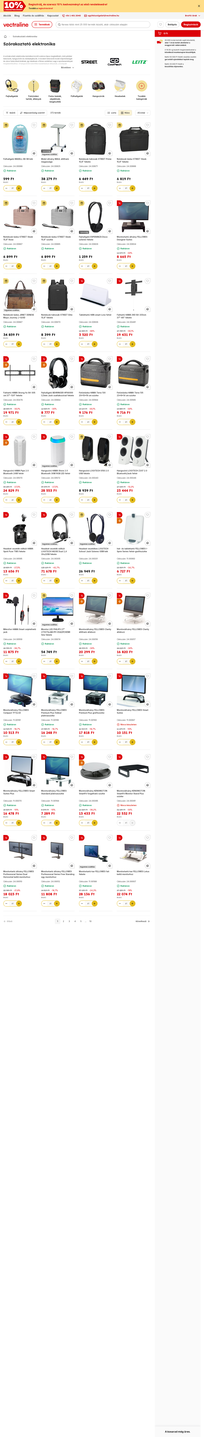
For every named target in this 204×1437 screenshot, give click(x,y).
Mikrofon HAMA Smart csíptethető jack (19, 630)
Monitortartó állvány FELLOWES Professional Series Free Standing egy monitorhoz (57, 874)
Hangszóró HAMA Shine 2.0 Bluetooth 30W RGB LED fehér (55, 472)
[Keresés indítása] (59, 24)
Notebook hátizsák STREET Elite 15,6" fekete (56, 316)
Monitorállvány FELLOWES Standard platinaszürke (54, 792)
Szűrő (12, 113)
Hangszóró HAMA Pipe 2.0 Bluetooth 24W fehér (16, 472)
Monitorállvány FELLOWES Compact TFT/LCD (16, 711)
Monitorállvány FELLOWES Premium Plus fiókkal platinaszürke (54, 713)
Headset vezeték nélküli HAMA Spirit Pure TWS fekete (18, 550)
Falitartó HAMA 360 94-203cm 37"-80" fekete (131, 316)
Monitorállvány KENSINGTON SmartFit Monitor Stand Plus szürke (131, 794)
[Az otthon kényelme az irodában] (119, 203)
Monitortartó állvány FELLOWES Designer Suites (132, 238)
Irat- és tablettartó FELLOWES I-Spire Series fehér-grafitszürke (132, 550)
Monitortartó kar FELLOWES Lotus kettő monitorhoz (133, 872)
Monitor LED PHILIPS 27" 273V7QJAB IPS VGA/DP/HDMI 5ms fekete (55, 632)
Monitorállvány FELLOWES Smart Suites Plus (19, 792)
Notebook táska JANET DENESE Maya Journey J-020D (18, 316)
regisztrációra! (45, 8)
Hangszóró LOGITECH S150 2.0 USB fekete (94, 472)
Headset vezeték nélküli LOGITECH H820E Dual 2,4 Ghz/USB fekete (54, 551)
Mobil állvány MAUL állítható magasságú (55, 160)
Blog (17, 15)
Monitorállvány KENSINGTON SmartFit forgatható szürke (93, 792)
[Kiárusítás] (6, 365)
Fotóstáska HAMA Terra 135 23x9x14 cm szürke (130, 394)
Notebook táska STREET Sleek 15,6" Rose (18, 238)
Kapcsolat (53, 15)
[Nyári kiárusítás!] (82, 281)
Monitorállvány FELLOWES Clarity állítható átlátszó (95, 630)
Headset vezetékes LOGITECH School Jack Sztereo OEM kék (93, 550)
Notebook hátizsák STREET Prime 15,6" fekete (95, 160)
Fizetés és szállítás (33, 15)
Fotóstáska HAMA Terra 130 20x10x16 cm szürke (92, 394)
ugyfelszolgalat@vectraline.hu (103, 15)
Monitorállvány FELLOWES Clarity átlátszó (133, 630)
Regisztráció (191, 24)
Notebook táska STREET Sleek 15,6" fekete (131, 160)
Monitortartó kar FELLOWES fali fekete (94, 872)
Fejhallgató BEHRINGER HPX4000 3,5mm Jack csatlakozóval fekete (57, 394)
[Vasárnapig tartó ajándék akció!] (6, 125)
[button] (112, 113)
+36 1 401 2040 (73, 15)
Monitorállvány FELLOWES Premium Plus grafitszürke (91, 711)
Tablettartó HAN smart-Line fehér (95, 315)
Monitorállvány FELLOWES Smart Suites (132, 711)
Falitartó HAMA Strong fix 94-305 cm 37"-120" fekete (19, 394)
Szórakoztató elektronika (25, 36)
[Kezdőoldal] (5, 36)
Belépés (172, 24)
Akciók (7, 15)
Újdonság (46, 151)
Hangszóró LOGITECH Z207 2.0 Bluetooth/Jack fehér (132, 472)
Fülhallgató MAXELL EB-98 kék (18, 159)
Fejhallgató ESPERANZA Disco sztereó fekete (93, 238)
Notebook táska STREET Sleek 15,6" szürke (56, 238)
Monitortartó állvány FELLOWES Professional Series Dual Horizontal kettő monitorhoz (18, 874)
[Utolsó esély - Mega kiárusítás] (6, 359)
